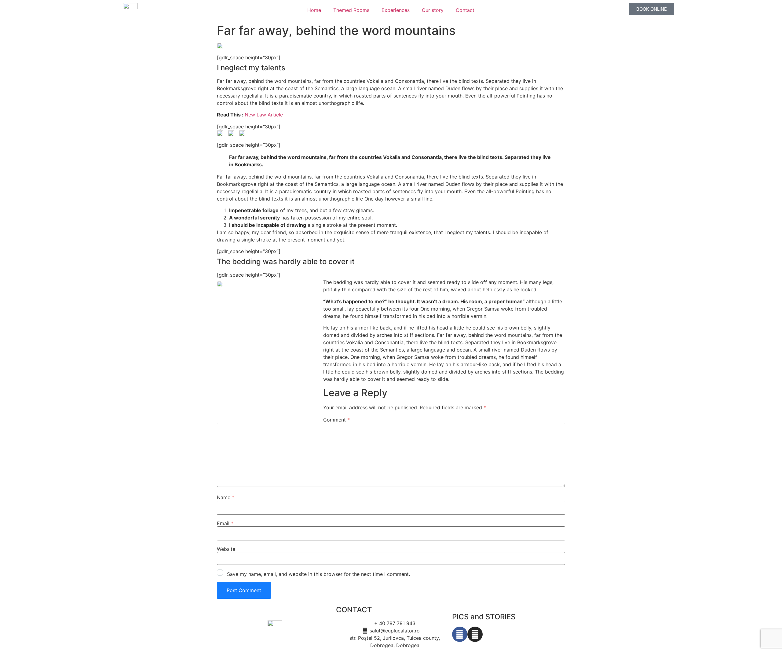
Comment (336, 419)
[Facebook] (459, 634)
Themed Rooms (351, 10)
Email (225, 523)
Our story (433, 10)
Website (226, 549)
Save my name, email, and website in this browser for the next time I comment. (318, 574)
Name (225, 497)
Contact (465, 10)
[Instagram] (475, 634)
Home (314, 10)
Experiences (396, 10)
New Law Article (264, 115)
